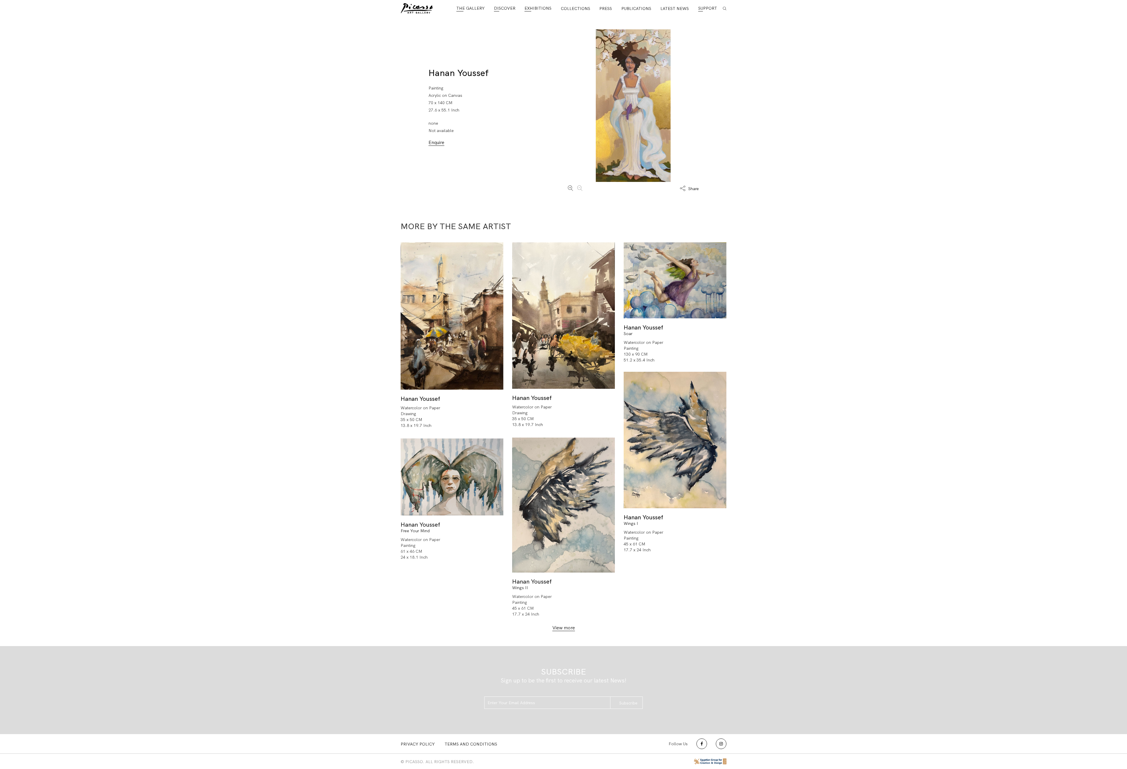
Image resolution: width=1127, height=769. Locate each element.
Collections (575, 8)
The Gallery (470, 8)
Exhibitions (537, 8)
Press (605, 8)
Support (707, 8)
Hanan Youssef (458, 73)
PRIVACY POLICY (418, 744)
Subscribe (628, 703)
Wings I (631, 523)
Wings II (520, 587)
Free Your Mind (415, 530)
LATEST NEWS (674, 8)
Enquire (436, 142)
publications (636, 8)
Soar (628, 333)
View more (563, 628)
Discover (504, 8)
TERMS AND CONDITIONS (471, 744)
